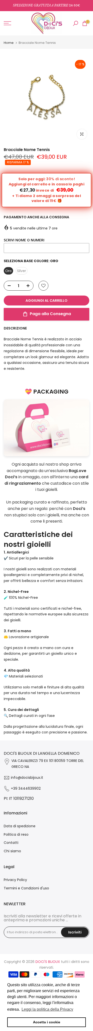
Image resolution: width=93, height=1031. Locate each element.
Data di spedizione (19, 826)
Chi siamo (12, 851)
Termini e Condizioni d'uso (26, 888)
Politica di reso (16, 834)
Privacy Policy (15, 879)
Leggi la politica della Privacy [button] (47, 1009)
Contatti (11, 842)
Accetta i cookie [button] (46, 1022)
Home (9, 42)
